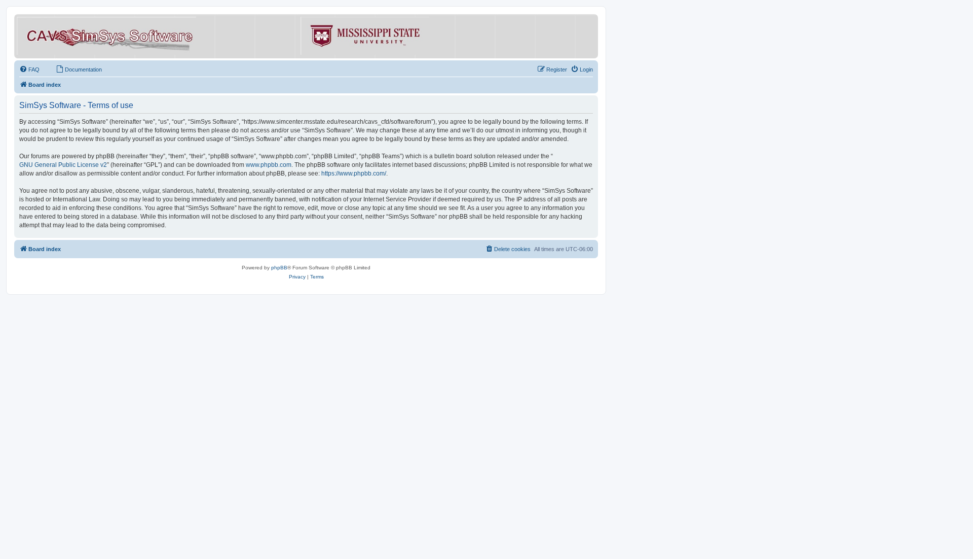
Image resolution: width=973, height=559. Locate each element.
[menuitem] (29, 69)
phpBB (279, 267)
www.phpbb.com (268, 164)
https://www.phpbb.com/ (353, 173)
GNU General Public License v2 (63, 164)
